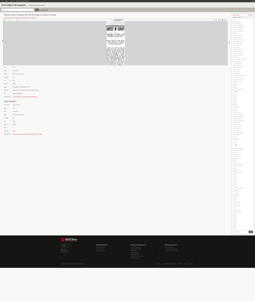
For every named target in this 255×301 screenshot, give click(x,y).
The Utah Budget (236, 106)
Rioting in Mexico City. (237, 130)
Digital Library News (135, 254)
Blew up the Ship (236, 21)
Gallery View (26, 17)
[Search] (37, 10)
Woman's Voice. (236, 197)
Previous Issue (236, 14)
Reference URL (18, 17)
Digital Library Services (101, 247)
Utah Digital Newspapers (136, 248)
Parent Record (33, 17)
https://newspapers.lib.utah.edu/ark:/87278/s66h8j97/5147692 (27, 134)
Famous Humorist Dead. (237, 81)
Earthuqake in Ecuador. (237, 37)
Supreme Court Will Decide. (238, 67)
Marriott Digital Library (135, 247)
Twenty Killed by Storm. (237, 63)
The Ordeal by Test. (236, 201)
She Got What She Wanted (238, 188)
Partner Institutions (169, 247)
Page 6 (236, 139)
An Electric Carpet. (236, 205)
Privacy (159, 263)
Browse (6, 1)
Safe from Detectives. (237, 209)
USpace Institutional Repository (137, 256)
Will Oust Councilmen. (237, 128)
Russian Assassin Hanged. (238, 27)
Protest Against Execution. (238, 51)
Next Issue (250, 14)
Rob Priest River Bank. (237, 118)
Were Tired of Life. (236, 47)
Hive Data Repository (135, 257)
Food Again (235, 170)
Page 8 (236, 190)
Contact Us (12, 1)
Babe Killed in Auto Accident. (238, 55)
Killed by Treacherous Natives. (238, 31)
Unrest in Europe (236, 69)
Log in (253, 1)
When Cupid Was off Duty (237, 172)
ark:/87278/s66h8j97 (17, 93)
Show (14, 131)
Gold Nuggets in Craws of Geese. (239, 120)
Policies (191, 263)
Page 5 (236, 91)
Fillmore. (234, 207)
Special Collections (100, 248)
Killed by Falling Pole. (237, 65)
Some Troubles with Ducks (238, 150)
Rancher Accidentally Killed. (238, 116)
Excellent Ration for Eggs (237, 148)
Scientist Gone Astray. (237, 211)
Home (2, 1)
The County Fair (236, 193)
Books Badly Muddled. (237, 124)
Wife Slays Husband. (237, 23)
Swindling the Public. (237, 73)
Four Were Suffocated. (237, 45)
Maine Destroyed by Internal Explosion (240, 75)
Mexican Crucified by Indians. (238, 132)
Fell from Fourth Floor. (237, 61)
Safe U (179, 263)
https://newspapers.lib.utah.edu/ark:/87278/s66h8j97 (25, 96)
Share (13, 17)
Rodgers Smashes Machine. (238, 43)
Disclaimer (185, 263)
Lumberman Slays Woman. (238, 53)
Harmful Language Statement (22, 1)
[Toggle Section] (233, 91)
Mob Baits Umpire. (236, 57)
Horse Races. (235, 195)
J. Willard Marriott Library (66, 244)
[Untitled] (235, 33)
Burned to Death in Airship (238, 49)
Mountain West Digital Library (171, 248)
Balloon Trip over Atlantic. (238, 39)
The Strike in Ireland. (237, 126)
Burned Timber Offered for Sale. (239, 89)
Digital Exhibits (134, 250)
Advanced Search (44, 10)
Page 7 (236, 144)
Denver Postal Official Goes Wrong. (239, 59)
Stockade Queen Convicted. (238, 79)
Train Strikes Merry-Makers (238, 35)
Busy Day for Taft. (236, 71)
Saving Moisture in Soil (237, 158)
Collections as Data (135, 252)
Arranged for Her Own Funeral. (239, 114)
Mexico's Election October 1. (238, 29)
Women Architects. (236, 134)
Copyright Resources (101, 250)
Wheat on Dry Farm (236, 154)
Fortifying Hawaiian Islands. (238, 41)
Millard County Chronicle (37, 5)
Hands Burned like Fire (237, 164)
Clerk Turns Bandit (236, 112)
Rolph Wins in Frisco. (237, 122)
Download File (7, 17)
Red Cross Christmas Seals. (238, 166)
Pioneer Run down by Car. (238, 77)
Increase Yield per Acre (237, 156)
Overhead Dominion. (237, 203)
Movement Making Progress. (238, 25)
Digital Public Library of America (172, 250)
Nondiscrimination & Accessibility (169, 263)
